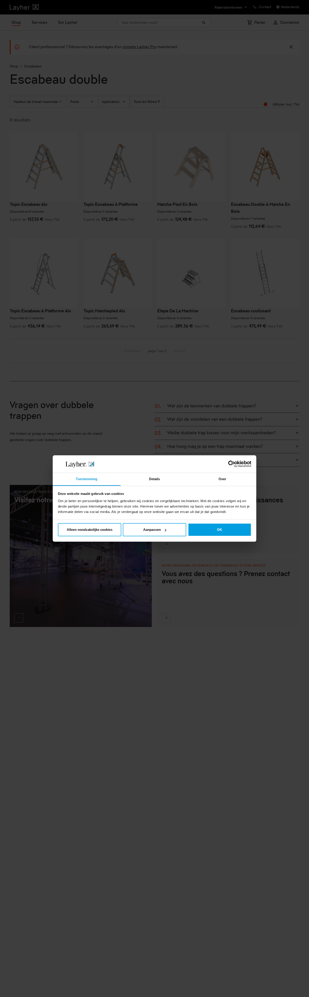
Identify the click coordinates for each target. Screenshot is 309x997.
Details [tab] (154, 479)
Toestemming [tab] (86, 479)
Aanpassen (152, 530)
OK (219, 530)
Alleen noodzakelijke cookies (89, 530)
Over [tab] (222, 479)
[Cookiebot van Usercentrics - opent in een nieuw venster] (231, 464)
